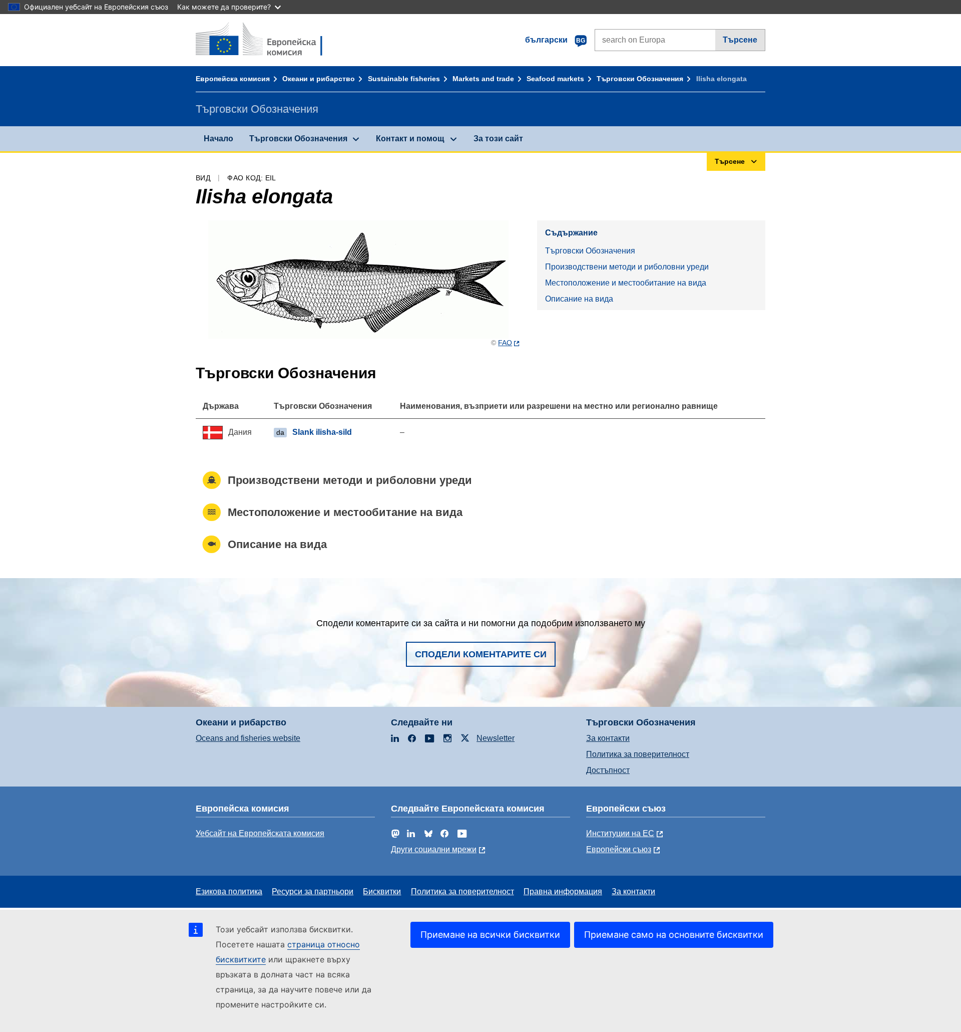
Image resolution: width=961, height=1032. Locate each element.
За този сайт (498, 138)
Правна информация (563, 891)
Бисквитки (382, 891)
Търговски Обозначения (640, 79)
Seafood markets (555, 79)
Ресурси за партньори (312, 891)
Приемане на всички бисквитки (490, 934)
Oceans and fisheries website (248, 738)
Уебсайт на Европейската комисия (260, 833)
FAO (505, 343)
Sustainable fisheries (404, 79)
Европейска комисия (233, 79)
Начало (218, 138)
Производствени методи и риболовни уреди (627, 267)
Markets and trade (483, 79)
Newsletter (495, 738)
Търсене (740, 40)
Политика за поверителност (637, 754)
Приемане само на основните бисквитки (673, 934)
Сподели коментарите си (481, 654)
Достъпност (608, 770)
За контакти (608, 738)
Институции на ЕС (620, 833)
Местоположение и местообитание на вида (625, 283)
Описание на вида (579, 299)
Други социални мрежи (433, 849)
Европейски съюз (618, 849)
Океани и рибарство (318, 79)
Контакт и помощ (410, 138)
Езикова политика (229, 891)
